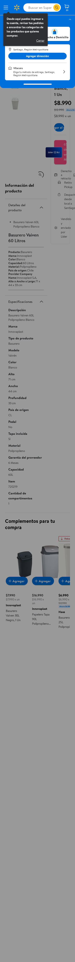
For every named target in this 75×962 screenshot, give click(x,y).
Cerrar (40, 40)
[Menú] (6, 7)
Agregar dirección (37, 56)
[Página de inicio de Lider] (16, 7)
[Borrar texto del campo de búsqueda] (50, 7)
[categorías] (56, 7)
